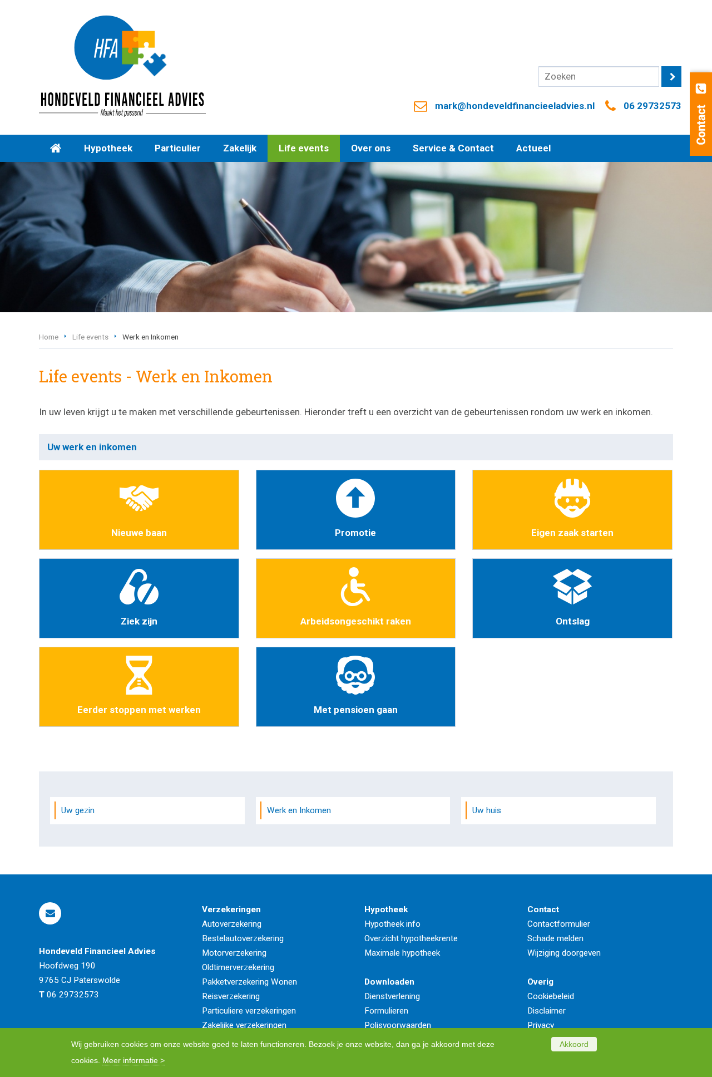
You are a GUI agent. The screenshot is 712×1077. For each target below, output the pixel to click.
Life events (90, 336)
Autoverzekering (231, 924)
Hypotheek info (392, 924)
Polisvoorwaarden (397, 1025)
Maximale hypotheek (402, 953)
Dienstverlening (392, 996)
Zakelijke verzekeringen (244, 1025)
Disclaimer (546, 1011)
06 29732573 (652, 105)
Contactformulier (558, 924)
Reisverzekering (231, 996)
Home (48, 336)
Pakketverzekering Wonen (249, 982)
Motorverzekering (234, 953)
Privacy (540, 1025)
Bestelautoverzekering (243, 938)
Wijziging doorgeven (564, 953)
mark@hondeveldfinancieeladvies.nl (515, 105)
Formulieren (386, 1011)
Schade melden (555, 938)
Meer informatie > (133, 1060)
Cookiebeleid (550, 996)
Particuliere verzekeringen (249, 1011)
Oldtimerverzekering (238, 967)
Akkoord (574, 1044)
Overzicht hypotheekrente (411, 938)
